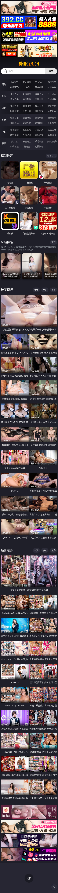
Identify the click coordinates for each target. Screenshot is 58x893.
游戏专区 (52, 82)
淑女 (45, 550)
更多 (53, 289)
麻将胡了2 (14, 87)
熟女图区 (39, 122)
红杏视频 (14, 146)
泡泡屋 (27, 146)
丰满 (36, 550)
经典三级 (27, 110)
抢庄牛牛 (52, 87)
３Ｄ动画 (52, 94)
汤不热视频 (52, 141)
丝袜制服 (27, 99)
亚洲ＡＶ (14, 94)
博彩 (4, 84)
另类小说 (27, 134)
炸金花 (27, 87)
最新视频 (7, 290)
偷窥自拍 (14, 117)
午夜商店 (27, 141)
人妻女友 (39, 129)
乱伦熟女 (39, 110)
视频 (4, 96)
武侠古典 (52, 129)
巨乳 (45, 289)
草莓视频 (39, 141)
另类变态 (52, 110)
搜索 (51, 71)
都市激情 (14, 129)
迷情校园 (14, 134)
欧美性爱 (52, 105)
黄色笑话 (39, 134)
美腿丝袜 (14, 122)
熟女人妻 (14, 99)
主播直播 (39, 99)
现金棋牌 (39, 87)
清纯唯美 (27, 122)
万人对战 (39, 82)
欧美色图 (39, 117)
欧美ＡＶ (39, 94)
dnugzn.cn (29, 64)
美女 (36, 289)
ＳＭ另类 (52, 99)
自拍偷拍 (27, 94)
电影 (4, 108)
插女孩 (14, 141)
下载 (53, 242)
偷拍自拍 (27, 105)
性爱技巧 (52, 134)
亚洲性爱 (14, 105)
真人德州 (27, 82)
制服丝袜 (14, 110)
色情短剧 (39, 146)
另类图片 (52, 122)
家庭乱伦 (27, 129)
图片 (4, 119)
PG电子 (14, 82)
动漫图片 (52, 117)
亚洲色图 (27, 117)
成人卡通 (39, 105)
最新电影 (7, 550)
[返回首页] (54, 887)
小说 (4, 131)
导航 (4, 143)
